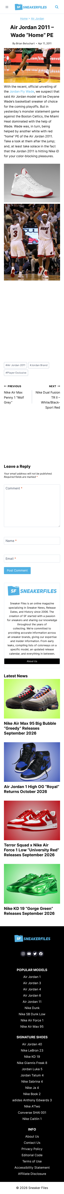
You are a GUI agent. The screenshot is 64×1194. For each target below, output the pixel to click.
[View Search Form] (56, 7)
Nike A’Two (32, 1106)
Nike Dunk (32, 1008)
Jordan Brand (38, 365)
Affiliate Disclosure (32, 1174)
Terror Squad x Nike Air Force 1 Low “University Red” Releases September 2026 (31, 850)
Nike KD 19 (32, 1057)
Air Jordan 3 (32, 983)
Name (11, 541)
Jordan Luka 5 (32, 1069)
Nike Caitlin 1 (32, 1119)
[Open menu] (7, 6)
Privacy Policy (32, 1149)
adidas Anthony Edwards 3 (32, 1100)
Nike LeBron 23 (32, 1050)
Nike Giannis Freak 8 (32, 1063)
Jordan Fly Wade (22, 91)
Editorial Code (32, 1155)
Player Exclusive (16, 372)
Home (24, 18)
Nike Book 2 (32, 1094)
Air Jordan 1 (32, 977)
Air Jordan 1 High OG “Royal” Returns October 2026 (31, 789)
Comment (14, 488)
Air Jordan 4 (32, 989)
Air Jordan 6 (32, 995)
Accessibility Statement (32, 1167)
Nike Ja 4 (32, 1088)
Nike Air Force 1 (32, 1020)
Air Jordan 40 (32, 1044)
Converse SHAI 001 (32, 1113)
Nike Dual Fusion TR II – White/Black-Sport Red (48, 397)
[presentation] (32, 699)
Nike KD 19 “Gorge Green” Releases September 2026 (29, 911)
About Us (32, 1136)
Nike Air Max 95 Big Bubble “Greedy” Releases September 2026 (30, 728)
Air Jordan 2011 (15, 365)
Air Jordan (37, 18)
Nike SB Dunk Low (32, 1014)
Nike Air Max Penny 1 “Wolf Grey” (14, 394)
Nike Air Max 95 (32, 1026)
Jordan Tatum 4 (32, 1075)
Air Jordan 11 (32, 1002)
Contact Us (32, 1143)
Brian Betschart (25, 43)
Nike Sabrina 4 (32, 1081)
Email (11, 558)
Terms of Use (32, 1161)
